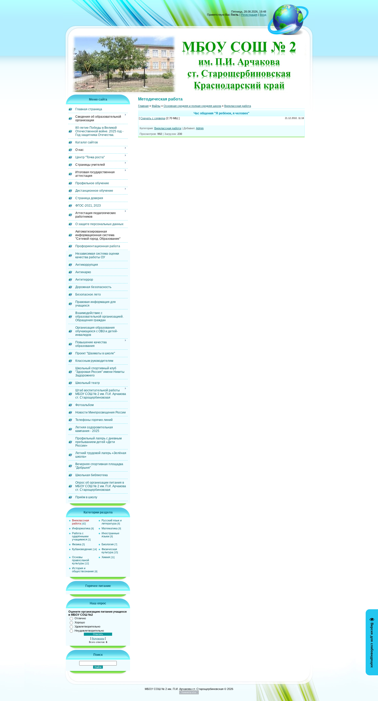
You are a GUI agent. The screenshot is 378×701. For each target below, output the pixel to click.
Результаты (98, 638)
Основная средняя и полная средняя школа (192, 105)
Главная (143, 105)
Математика (110, 528)
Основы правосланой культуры (80, 560)
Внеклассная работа (80, 522)
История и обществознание (83, 570)
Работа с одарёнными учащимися (80, 536)
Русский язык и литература (112, 522)
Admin (200, 128)
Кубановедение (82, 549)
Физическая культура (109, 551)
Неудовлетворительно (89, 630)
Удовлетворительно (87, 626)
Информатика (81, 528)
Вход (263, 14)
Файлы (156, 105)
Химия (106, 557)
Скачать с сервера (152, 118)
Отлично (80, 618)
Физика (76, 544)
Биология (108, 544)
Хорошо (80, 622)
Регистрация (249, 14)
